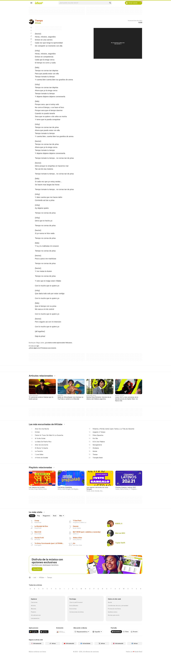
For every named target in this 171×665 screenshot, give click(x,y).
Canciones (34, 602)
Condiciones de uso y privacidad (118, 605)
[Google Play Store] (33, 631)
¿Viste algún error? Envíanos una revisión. (42, 348)
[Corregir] (31, 42)
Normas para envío (113, 615)
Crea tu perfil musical (75, 602)
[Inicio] (30, 577)
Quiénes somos (112, 612)
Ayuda (110, 602)
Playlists (33, 612)
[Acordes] (31, 36)
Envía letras (73, 608)
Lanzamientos (35, 618)
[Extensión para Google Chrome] (61, 631)
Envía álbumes (73, 605)
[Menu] (31, 3)
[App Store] (44, 631)
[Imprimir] (31, 39)
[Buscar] (110, 3)
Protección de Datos (114, 608)
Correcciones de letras (76, 612)
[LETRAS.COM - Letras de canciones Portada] (39, 3)
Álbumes (33, 608)
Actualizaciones (36, 615)
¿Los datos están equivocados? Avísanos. (58, 342)
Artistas (33, 605)
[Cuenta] (140, 3)
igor (38, 346)
